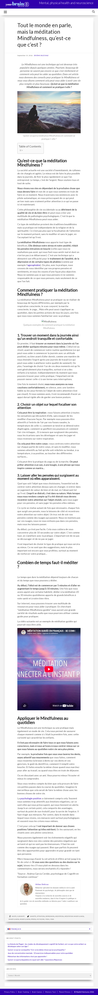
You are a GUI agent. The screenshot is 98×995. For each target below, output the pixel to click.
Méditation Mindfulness (74, 916)
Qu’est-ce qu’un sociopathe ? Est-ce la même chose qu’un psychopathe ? (37, 950)
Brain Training (23, 992)
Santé (14, 916)
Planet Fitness (64, 992)
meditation (59, 916)
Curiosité (21, 916)
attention (41, 916)
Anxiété (33, 916)
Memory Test (50, 992)
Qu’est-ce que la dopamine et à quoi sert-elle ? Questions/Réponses (35, 960)
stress (33, 919)
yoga (47, 919)
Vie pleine (41, 919)
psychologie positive (30, 798)
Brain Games (37, 992)
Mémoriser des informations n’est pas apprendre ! (27, 956)
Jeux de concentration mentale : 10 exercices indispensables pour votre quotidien (40, 953)
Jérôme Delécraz (41, 55)
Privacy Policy (9, 992)
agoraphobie (33, 265)
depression (50, 916)
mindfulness (14, 919)
